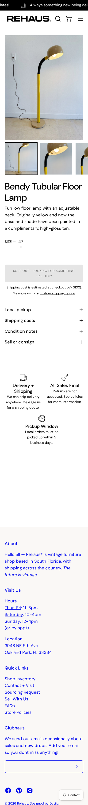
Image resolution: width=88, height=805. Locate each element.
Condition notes (21, 331)
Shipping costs (20, 320)
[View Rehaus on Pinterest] (19, 790)
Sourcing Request (22, 692)
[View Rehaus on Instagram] (29, 790)
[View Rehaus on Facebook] (8, 790)
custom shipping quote (57, 293)
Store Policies (18, 712)
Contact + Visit (19, 685)
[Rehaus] (28, 18)
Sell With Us (16, 699)
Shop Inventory (20, 679)
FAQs (10, 706)
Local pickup (18, 310)
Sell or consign (19, 342)
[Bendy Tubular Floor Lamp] (21, 158)
